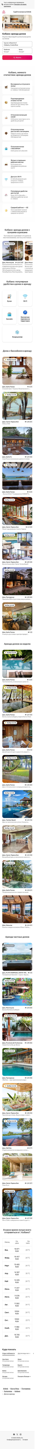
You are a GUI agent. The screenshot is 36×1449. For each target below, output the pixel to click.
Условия (25, 1440)
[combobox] (17, 45)
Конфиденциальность (14, 1440)
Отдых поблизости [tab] (8, 1353)
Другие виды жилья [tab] (24, 1353)
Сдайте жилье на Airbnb (22, 12)
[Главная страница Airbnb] (3, 12)
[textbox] (10, 52)
